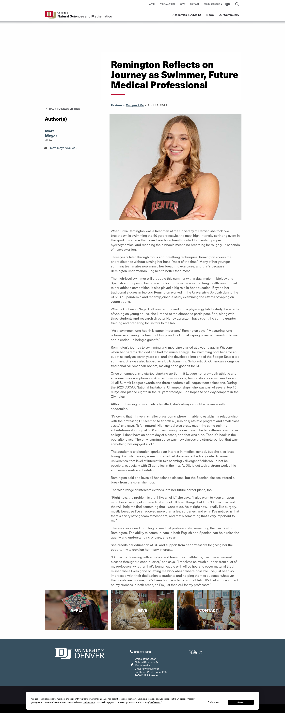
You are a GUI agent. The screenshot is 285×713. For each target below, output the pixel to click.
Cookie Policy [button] (89, 702)
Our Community (229, 15)
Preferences (213, 702)
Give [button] (182, 4)
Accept (241, 702)
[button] (212, 4)
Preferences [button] (155, 702)
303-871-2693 (142, 652)
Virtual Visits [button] (167, 4)
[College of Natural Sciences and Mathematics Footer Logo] (80, 653)
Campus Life (135, 105)
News (210, 15)
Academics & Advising (187, 15)
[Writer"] (46, 147)
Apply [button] (152, 4)
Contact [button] (194, 4)
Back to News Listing (64, 108)
